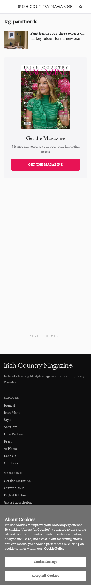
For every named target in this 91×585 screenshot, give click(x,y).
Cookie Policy (54, 549)
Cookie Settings (45, 562)
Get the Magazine (45, 165)
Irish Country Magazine (45, 7)
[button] (10, 6)
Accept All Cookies (45, 576)
